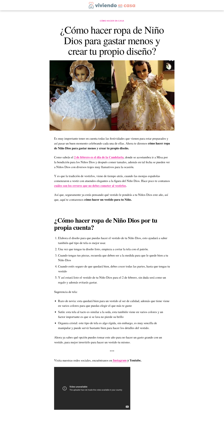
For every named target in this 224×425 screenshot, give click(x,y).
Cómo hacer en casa (112, 21)
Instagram (119, 360)
